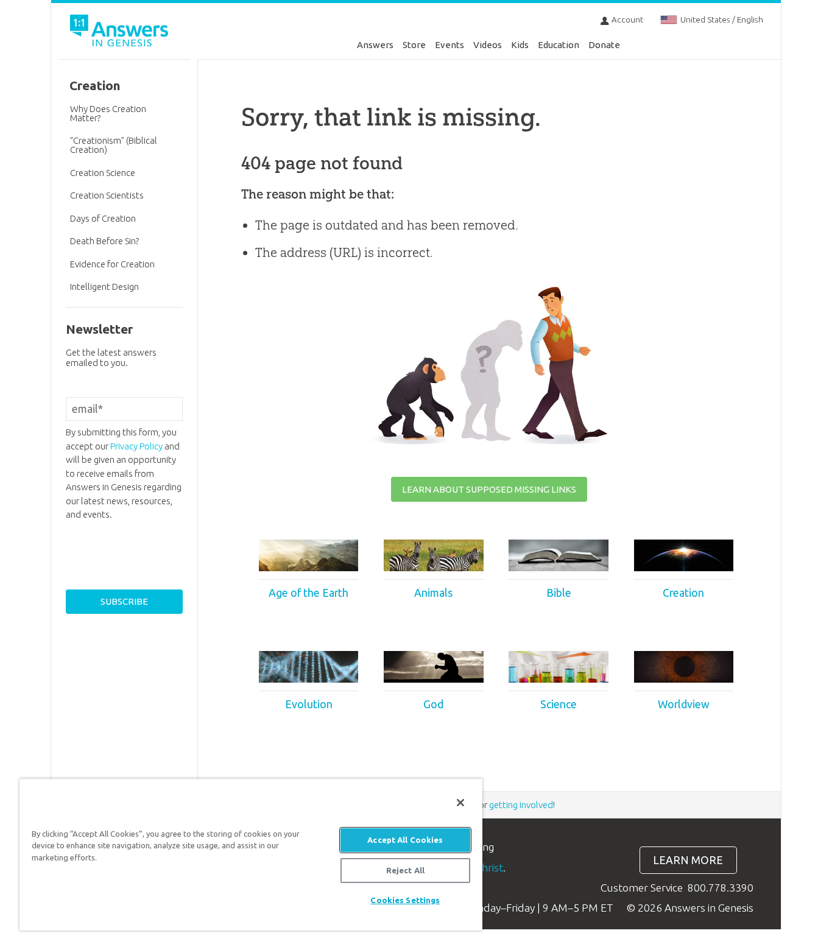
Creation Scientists (107, 195)
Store (414, 45)
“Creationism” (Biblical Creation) (113, 145)
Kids (520, 45)
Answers (375, 45)
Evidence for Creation (112, 264)
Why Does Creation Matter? (108, 113)
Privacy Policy (136, 446)
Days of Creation (103, 218)
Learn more (688, 860)
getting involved (521, 805)
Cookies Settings (405, 900)
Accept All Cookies (405, 840)
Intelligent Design (104, 286)
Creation (95, 86)
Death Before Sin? (104, 241)
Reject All (405, 870)
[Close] (460, 802)
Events (449, 45)
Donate (604, 45)
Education (558, 45)
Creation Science (102, 172)
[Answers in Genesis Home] (120, 32)
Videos (487, 45)
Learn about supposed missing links (489, 489)
